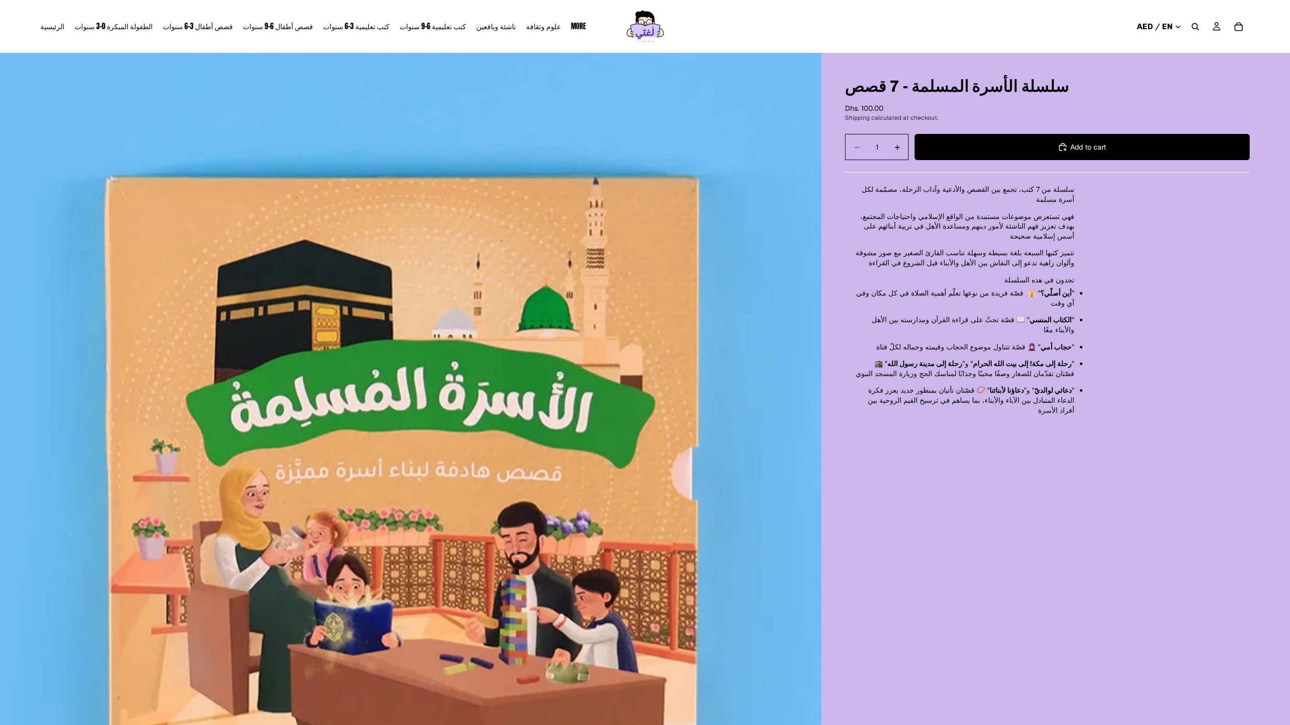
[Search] (1195, 27)
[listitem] (578, 26)
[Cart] (1239, 27)
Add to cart (1088, 147)
